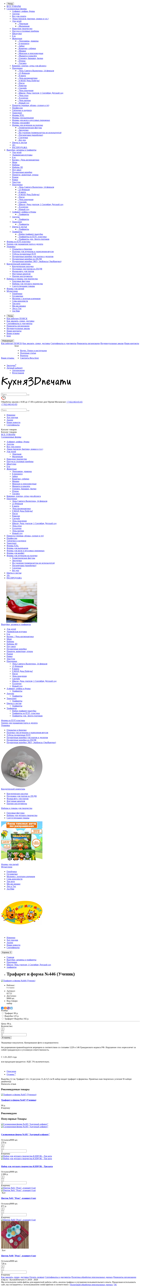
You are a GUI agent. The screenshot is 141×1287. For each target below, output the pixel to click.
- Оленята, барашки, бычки (30, 58)
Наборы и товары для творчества (22, 279)
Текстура (16, 182)
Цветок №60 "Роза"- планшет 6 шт (18, 1256)
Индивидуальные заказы (18, 328)
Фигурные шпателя (21, 274)
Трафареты (17, 231)
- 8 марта (22, 75)
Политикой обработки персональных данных (91, 1284)
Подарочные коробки (22, 172)
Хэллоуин (16, 528)
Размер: (4, 1010)
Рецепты (24, 355)
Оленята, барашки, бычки (24, 489)
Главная (10, 957)
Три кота (16, 303)
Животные (17, 38)
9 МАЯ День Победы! (22, 511)
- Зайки (21, 46)
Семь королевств (20, 301)
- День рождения (25, 90)
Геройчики (17, 293)
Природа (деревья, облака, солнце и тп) (30, 105)
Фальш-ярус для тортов (23, 271)
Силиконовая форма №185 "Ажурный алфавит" (25, 1134)
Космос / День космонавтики (25, 160)
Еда (14, 36)
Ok (115, 1284)
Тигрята (16, 493)
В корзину (6, 1038)
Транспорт (17, 113)
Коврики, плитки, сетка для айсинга (29, 66)
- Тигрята (22, 63)
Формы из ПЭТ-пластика (18, 241)
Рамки (15, 179)
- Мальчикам (23, 26)
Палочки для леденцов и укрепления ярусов (33, 251)
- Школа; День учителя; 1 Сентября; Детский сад (40, 93)
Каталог (9, 432)
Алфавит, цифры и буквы (24, 212)
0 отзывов (10, 988)
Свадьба (16, 518)
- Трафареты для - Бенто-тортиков (33, 239)
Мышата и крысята (21, 486)
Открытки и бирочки (22, 249)
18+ (14, 145)
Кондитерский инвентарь (19, 264)
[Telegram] (11, 1008)
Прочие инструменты (22, 276)
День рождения (19, 521)
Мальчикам (17, 456)
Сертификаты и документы (19, 323)
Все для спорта (19, 16)
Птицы (15, 491)
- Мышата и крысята (27, 56)
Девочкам (16, 454)
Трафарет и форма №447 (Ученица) (18, 1100)
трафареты (12, 967)
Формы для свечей (15, 288)
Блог (9, 336)
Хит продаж (12, 417)
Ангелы (16, 14)
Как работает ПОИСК (17, 318)
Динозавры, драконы (22, 471)
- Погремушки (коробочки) (30, 135)
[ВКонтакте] (2, 1008)
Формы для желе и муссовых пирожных (31, 120)
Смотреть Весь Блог (29, 358)
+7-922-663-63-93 (9, 404)
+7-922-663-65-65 (74, 402)
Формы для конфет (21, 123)
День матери (18, 531)
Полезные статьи (28, 353)
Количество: (7, 1026)
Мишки (15, 481)
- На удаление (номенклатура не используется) (39, 132)
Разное (15, 177)
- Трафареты (23, 214)
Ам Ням (16, 311)
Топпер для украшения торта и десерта (25, 244)
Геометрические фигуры (23, 558)
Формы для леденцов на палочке (27, 125)
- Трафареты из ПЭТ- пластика (32, 236)
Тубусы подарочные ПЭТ (24, 254)
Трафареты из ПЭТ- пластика (26, 713)
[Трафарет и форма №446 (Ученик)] (18, 980)
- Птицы (21, 61)
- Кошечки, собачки (27, 48)
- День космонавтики (27, 78)
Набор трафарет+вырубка (24, 711)
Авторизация (18, 370)
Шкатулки (17, 33)
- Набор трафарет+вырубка (30, 234)
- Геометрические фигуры (30, 127)
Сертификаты (13, 425)
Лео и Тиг (17, 308)
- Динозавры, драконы (28, 41)
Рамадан (16, 516)
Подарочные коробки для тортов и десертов (32, 256)
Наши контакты (14, 331)
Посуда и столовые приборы (25, 31)
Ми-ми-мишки (19, 306)
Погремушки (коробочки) (24, 565)
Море (14, 162)
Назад (10, 4)
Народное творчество (22, 28)
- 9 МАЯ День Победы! (29, 80)
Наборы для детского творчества (27, 283)
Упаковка (11, 246)
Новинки (11, 415)
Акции (10, 420)
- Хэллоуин (23, 98)
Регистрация (18, 373)
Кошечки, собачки (20, 479)
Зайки (15, 476)
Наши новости (13, 422)
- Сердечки (23, 137)
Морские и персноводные (24, 484)
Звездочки (17, 560)
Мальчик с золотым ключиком (26, 298)
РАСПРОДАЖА (19, 147)
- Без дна (22, 140)
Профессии (17, 108)
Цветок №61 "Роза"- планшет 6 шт (18, 1198)
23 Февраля (17, 503)
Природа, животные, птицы (25, 175)
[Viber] (8, 1008)
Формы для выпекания (23, 118)
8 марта (15, 506)
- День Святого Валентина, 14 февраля (36, 70)
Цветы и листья (19, 142)
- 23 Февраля (24, 73)
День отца (17, 526)
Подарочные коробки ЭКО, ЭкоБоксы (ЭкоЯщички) (36, 261)
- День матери (24, 100)
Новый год (17, 533)
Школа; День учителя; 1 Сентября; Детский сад (34, 523)
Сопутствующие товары (23, 286)
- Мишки (22, 51)
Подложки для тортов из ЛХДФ (27, 269)
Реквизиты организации (18, 326)
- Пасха (21, 83)
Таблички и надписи (22, 110)
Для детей (16, 21)
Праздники (17, 68)
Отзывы (11, 1074)
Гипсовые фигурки (21, 281)
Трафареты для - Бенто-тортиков (27, 716)
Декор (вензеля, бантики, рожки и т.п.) (30, 18)
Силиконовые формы (17, 9)
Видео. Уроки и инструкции (33, 350)
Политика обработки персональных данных (92, 1277)
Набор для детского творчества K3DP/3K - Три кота (27, 1166)
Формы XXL (18, 115)
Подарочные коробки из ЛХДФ (27, 259)
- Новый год (23, 103)
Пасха (15, 513)
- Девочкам (23, 23)
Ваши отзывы (13, 333)
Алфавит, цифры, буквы (23, 11)
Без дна (15, 570)
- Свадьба (22, 88)
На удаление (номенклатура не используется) (33, 563)
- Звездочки (23, 130)
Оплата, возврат (36, 1277)
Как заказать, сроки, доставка (20, 321)
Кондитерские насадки (23, 266)
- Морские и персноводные (30, 53)
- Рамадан (22, 85)
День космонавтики (21, 508)
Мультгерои (12, 291)
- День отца (23, 95)
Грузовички (17, 296)
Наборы (16, 165)
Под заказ (16, 170)
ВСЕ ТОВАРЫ (14, 6)
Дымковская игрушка (22, 155)
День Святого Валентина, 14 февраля (29, 501)
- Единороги (23, 43)
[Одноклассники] (5, 1008)
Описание (11, 1071)
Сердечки (16, 568)
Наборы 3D (17, 167)
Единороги (17, 474)
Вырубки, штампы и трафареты (21, 150)
